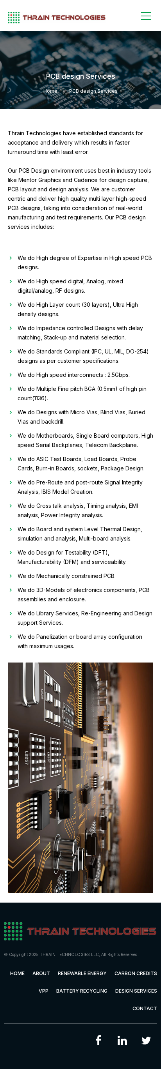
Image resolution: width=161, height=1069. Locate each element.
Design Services (136, 991)
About (41, 973)
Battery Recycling (81, 991)
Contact (144, 1008)
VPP (43, 991)
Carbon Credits (135, 973)
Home (50, 91)
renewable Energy (82, 973)
